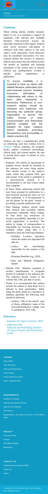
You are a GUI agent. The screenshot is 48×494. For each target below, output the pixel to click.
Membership (8, 447)
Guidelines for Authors (11, 399)
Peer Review (8, 411)
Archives (7, 439)
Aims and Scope (9, 365)
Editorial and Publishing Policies (15, 403)
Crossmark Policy (10, 435)
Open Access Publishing (12, 407)
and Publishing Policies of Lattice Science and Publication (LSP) (25, 330)
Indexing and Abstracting (12, 369)
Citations (7, 13)
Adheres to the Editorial (14, 326)
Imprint (6, 473)
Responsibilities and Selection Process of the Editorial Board (24, 416)
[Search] (35, 5)
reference (8, 146)
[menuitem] (35, 5)
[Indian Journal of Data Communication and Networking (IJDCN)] (20, 5)
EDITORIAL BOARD (11, 443)
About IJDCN (8, 361)
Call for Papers (9, 373)
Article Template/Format (12, 381)
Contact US (8, 469)
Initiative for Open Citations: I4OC (25, 321)
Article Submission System (13, 377)
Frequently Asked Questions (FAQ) (16, 465)
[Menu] (41, 5)
